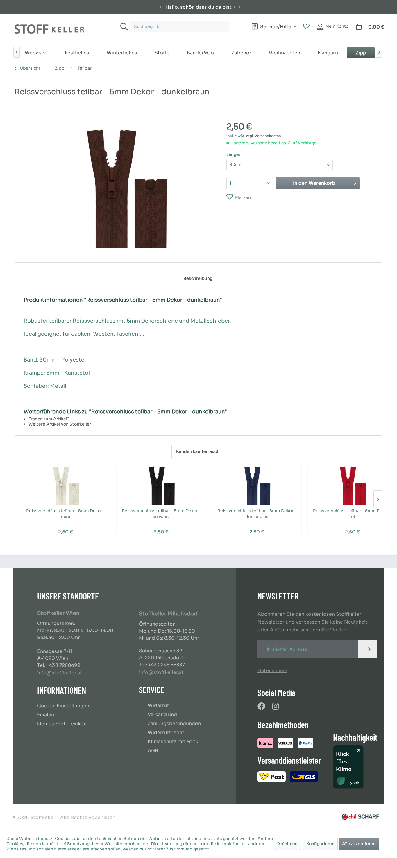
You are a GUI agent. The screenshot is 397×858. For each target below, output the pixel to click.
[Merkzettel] (306, 27)
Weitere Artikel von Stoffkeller (59, 424)
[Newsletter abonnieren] (367, 649)
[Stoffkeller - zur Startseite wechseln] (49, 29)
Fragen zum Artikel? (48, 418)
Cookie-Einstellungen (63, 706)
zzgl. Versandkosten (263, 135)
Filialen (45, 715)
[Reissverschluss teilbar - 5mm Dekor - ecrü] (65, 484)
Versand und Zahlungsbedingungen (174, 719)
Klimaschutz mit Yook (173, 741)
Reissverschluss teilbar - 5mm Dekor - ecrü (65, 513)
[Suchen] (123, 26)
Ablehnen (287, 843)
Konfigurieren (320, 843)
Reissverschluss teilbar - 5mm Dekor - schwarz (161, 513)
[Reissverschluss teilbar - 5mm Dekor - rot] (352, 484)
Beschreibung (197, 278)
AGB (153, 750)
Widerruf (158, 705)
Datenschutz (272, 670)
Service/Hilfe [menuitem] (275, 26)
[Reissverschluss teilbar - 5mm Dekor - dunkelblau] (256, 484)
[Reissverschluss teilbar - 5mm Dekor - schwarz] (161, 484)
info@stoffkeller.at (59, 673)
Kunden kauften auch (197, 451)
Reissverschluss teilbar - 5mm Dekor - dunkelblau (256, 513)
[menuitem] (172, 24)
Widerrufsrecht (166, 732)
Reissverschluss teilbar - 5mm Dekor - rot (352, 513)
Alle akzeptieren (359, 843)
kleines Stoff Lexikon (62, 724)
